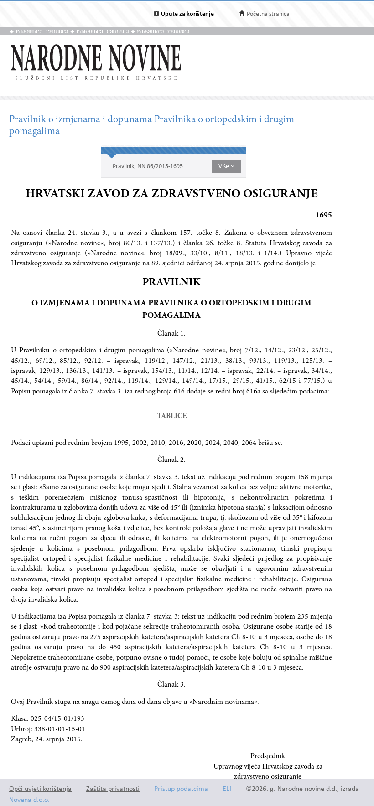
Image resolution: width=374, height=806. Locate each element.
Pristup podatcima (181, 789)
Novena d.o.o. (29, 800)
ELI (227, 789)
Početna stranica (268, 14)
